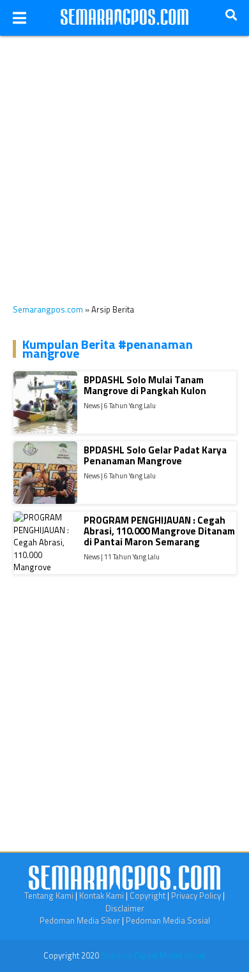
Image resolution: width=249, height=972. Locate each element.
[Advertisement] (124, 160)
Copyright (147, 895)
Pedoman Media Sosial (168, 920)
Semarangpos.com (48, 309)
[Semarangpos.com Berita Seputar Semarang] (124, 18)
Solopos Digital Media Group (153, 955)
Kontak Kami (101, 895)
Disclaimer (124, 908)
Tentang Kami (48, 895)
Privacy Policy (196, 895)
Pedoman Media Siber (80, 920)
